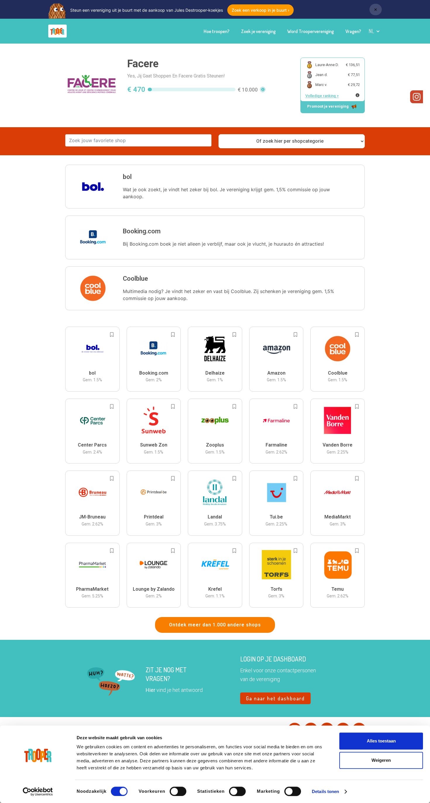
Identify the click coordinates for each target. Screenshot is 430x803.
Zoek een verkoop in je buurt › (260, 10)
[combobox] (138, 140)
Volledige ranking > (322, 96)
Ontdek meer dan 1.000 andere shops (215, 625)
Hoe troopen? (216, 31)
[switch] (178, 791)
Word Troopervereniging (310, 31)
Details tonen (325, 791)
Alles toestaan (381, 740)
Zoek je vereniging (258, 31)
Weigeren (381, 760)
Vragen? (353, 31)
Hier (150, 690)
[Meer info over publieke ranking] (357, 95)
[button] (374, 31)
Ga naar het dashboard (275, 698)
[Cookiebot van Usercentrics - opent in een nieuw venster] (37, 791)
